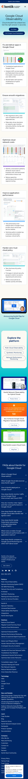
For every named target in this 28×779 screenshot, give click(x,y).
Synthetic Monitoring (14, 353)
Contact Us (4, 745)
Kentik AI (4, 603)
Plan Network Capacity (8, 667)
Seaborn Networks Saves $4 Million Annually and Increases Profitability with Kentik (13, 708)
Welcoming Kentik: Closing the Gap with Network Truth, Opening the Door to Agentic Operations (13, 697)
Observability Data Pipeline (9, 611)
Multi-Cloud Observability (14, 348)
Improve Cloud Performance (10, 627)
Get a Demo (6, 565)
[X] (12, 570)
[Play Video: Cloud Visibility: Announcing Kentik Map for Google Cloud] (14, 305)
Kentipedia (4, 726)
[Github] (15, 570)
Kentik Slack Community (8, 753)
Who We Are (5, 738)
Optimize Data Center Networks (11, 658)
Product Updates (6, 728)
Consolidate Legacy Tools (9, 662)
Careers (3, 748)
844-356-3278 (6, 574)
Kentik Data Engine (7, 615)
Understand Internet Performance (11, 655)
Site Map (4, 768)
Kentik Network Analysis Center (11, 724)
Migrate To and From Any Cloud (11, 625)
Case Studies (5, 716)
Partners (3, 750)
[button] (25, 6)
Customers (4, 743)
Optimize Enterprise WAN (9, 632)
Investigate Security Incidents (10, 646)
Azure (3, 681)
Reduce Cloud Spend (8, 622)
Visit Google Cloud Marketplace (14, 33)
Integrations (5, 613)
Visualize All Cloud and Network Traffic (13, 650)
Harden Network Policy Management (12, 643)
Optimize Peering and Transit (10, 664)
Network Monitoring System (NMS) (12, 584)
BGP (2, 688)
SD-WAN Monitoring (7, 587)
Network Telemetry (7, 606)
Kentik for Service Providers (9, 599)
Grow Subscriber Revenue (9, 672)
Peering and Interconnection (10, 596)
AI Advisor (4, 592)
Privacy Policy (5, 758)
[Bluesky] (9, 570)
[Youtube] (6, 570)
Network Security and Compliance (12, 589)
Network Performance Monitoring (14, 358)
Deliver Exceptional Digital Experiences (13, 636)
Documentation (6, 731)
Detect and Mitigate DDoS (9, 641)
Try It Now (13, 29)
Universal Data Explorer (8, 608)
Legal (3, 766)
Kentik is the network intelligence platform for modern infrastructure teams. (8, 558)
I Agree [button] (14, 775)
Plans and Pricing (6, 741)
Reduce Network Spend (8, 669)
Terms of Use (5, 761)
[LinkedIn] (2, 570)
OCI (2, 686)
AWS (2, 679)
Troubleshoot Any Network (9, 653)
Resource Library (6, 721)
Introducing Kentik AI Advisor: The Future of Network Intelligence (11, 702)
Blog (2, 719)
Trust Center (5, 763)
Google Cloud (5, 683)
